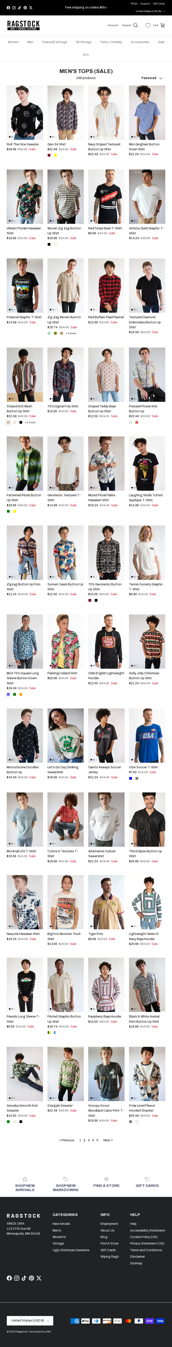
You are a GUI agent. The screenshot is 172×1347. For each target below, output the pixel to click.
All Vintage (84, 42)
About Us (107, 1230)
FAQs (134, 3)
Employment (109, 1223)
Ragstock (22, 1331)
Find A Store (109, 1243)
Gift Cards (159, 3)
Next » (108, 1140)
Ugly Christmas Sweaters (71, 1250)
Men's (57, 1230)
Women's (59, 1237)
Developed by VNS (40, 1331)
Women (13, 42)
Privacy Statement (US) (147, 1243)
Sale (161, 42)
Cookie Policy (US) (143, 1237)
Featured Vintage (54, 42)
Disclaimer (137, 1256)
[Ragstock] (23, 25)
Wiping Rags (110, 1256)
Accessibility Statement (147, 1230)
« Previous (66, 1140)
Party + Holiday (111, 42)
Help (133, 1223)
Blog (104, 1237)
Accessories (140, 42)
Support (145, 3)
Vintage (58, 1243)
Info (86, 55)
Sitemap (136, 1263)
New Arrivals (61, 1223)
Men (30, 42)
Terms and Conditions (146, 1250)
